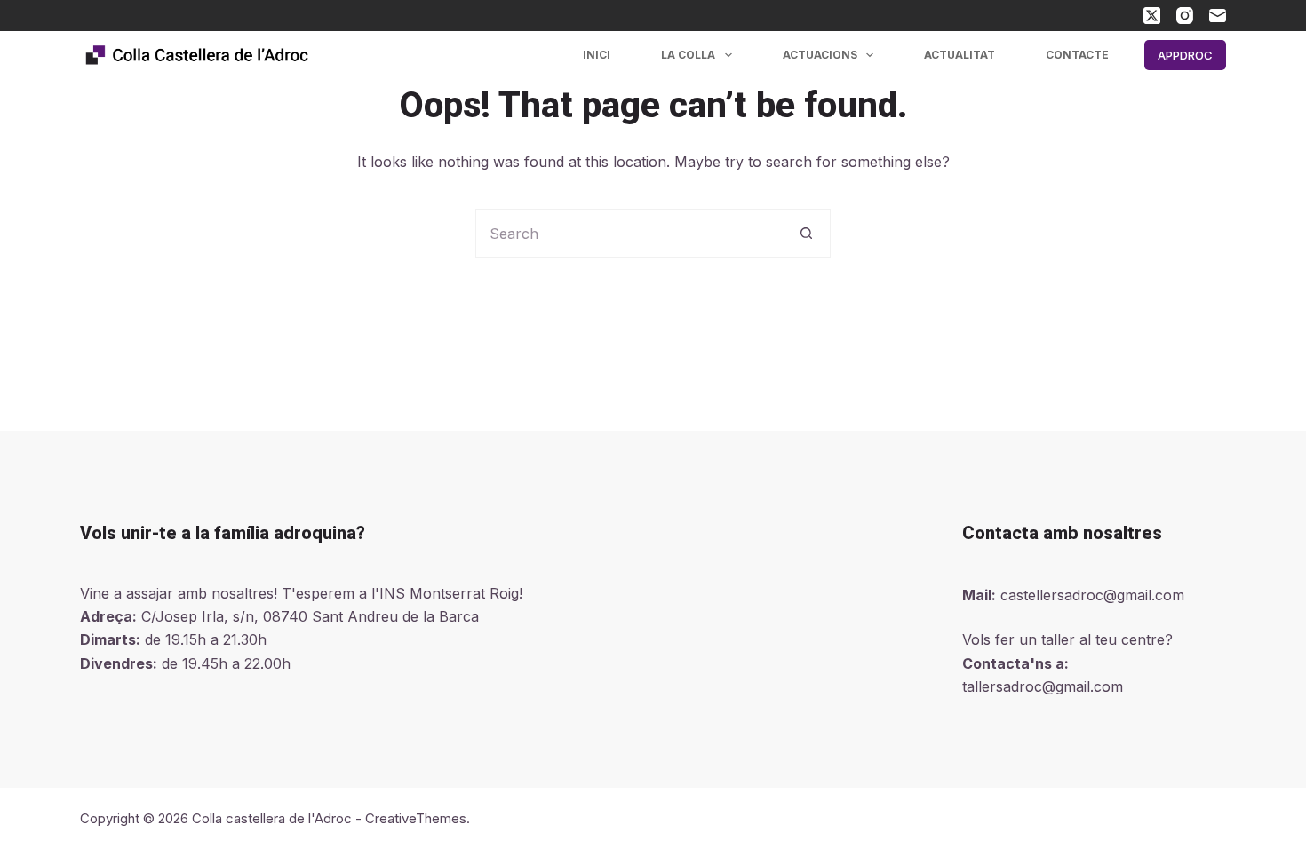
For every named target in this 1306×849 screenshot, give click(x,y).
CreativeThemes (415, 818)
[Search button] (806, 233)
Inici (596, 54)
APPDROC (1185, 55)
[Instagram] (1184, 15)
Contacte (1077, 54)
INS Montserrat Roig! (450, 593)
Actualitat (959, 54)
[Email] (1217, 15)
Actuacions (820, 54)
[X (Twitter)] (1151, 15)
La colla (688, 54)
